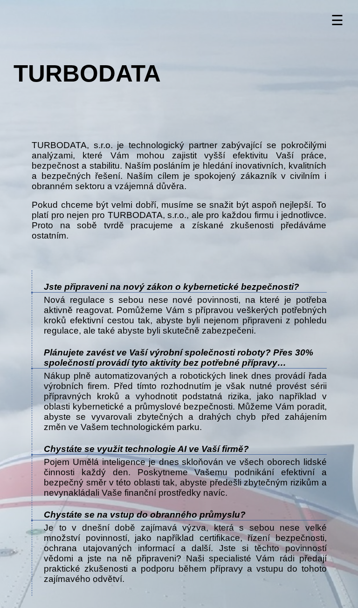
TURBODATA (87, 73)
